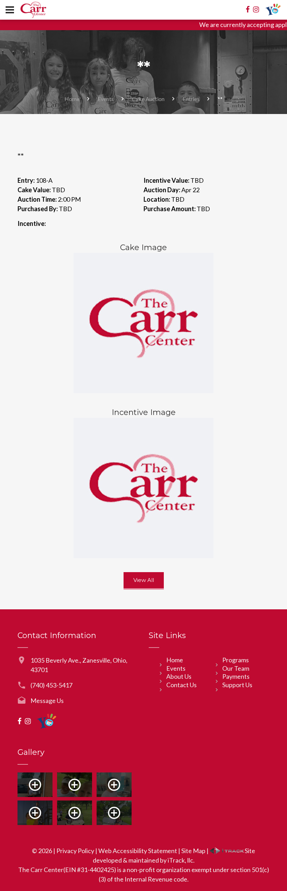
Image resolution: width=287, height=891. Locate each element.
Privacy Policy (75, 851)
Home (71, 98)
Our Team (235, 668)
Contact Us (181, 685)
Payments (236, 676)
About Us (178, 676)
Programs (235, 660)
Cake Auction (148, 98)
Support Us (237, 685)
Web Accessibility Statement (137, 851)
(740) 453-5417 (51, 685)
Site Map (193, 851)
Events (106, 98)
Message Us (47, 700)
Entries (191, 98)
